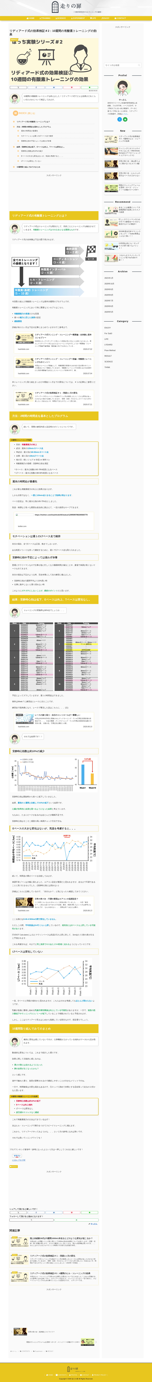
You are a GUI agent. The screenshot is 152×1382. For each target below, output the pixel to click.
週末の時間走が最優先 (29, 131)
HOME (50, 1375)
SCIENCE (108, 362)
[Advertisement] (53, 192)
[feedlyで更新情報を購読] (76, 1220)
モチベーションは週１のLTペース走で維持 (37, 136)
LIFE (106, 339)
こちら (125, 114)
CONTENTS (62, 1375)
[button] (139, 65)
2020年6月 (108, 306)
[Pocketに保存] (71, 87)
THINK (107, 367)
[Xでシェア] (18, 87)
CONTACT (85, 1375)
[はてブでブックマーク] (54, 87)
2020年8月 (108, 295)
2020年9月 (108, 289)
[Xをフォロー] (31, 1220)
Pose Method (109, 350)
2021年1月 (108, 278)
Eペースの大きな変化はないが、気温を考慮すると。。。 (42, 156)
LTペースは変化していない (31, 161)
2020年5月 (108, 312)
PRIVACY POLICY (100, 1375)
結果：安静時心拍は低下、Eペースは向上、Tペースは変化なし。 (41, 147)
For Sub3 (108, 333)
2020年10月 (109, 284)
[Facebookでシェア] (36, 87)
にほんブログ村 (18, 1160)
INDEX (23, 113)
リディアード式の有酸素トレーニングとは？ (33, 122)
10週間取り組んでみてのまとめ (28, 167)
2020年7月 (108, 301)
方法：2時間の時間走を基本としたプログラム (34, 127)
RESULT (14, 1166)
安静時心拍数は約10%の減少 (32, 151)
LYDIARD (108, 345)
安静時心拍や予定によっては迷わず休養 (36, 141)
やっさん (123, 100)
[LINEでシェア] (89, 87)
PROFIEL (74, 1375)
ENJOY (107, 328)
